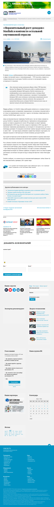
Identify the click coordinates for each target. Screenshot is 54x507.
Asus (22, 434)
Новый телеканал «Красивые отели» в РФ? (19, 201)
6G (13, 435)
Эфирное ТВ (6, 463)
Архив (14, 386)
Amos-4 (20, 432)
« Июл (30, 418)
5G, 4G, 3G (30, 458)
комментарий (7, 249)
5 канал (16, 431)
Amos (16, 432)
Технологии (30, 469)
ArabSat (6, 434)
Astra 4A (10, 432)
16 (47, 408)
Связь (28, 455)
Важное (29, 468)
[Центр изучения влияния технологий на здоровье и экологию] (27, 8)
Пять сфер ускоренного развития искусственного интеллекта (42, 332)
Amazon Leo (17, 434)
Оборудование (7, 468)
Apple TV (6, 431)
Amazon (6, 432)
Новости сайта (31, 479)
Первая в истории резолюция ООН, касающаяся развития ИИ (42, 313)
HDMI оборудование (8, 472)
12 (36, 408)
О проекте (30, 478)
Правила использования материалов (29, 489)
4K (10, 431)
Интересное (6, 476)
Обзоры (5, 471)
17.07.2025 (16, 39)
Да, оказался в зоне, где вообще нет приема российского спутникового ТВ (13, 374)
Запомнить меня (35, 297)
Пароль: (31, 292)
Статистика (20, 24)
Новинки (6, 469)
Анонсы (5, 478)
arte (13, 432)
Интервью (6, 480)
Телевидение (6, 455)
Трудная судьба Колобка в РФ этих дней (18, 192)
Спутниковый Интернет (10, 24)
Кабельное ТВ (7, 462)
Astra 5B (20, 431)
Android (12, 434)
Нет (7, 379)
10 (30, 408)
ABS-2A (10, 435)
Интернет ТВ (6, 458)
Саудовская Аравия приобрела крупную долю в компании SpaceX (26, 190)
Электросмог (6, 483)
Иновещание (6, 465)
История (29, 472)
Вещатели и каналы (8, 456)
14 (41, 408)
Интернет (30, 456)
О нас (28, 476)
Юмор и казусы (7, 485)
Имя (4, 266)
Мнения (5, 479)
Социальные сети (31, 461)
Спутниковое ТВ (7, 461)
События (29, 471)
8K (5, 435)
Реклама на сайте (31, 480)
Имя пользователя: (34, 287)
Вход (30, 286)
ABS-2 (16, 435)
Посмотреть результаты (14, 385)
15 (44, 408)
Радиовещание (31, 459)
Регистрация (36, 286)
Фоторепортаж (7, 482)
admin (8, 39)
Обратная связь (31, 482)
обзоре (11, 75)
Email (30, 266)
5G (13, 431)
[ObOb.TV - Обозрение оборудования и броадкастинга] (12, 12)
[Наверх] (49, 445)
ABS (9, 434)
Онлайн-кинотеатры (8, 459)
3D (7, 435)
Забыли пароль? (43, 286)
